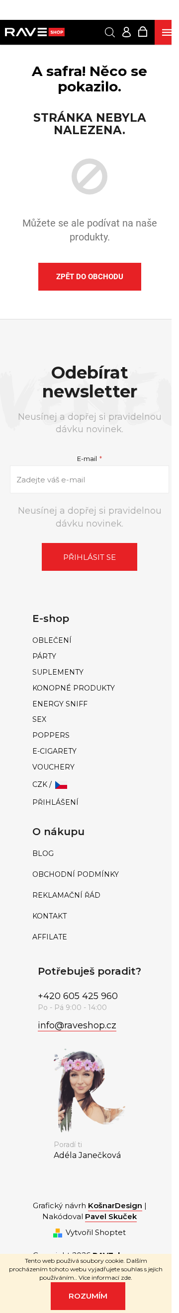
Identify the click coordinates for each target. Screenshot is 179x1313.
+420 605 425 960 (78, 996)
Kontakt (49, 916)
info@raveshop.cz (77, 1025)
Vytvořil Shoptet (96, 1232)
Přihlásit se (89, 557)
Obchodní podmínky (75, 874)
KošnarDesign (115, 1205)
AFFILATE (49, 937)
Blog (43, 854)
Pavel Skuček (111, 1216)
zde (126, 1277)
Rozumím (88, 1296)
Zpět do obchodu (89, 276)
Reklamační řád (66, 895)
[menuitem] (89, 640)
